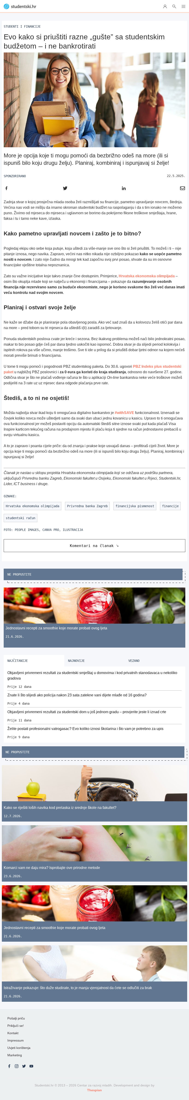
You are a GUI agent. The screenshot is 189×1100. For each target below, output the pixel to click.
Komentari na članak (92, 546)
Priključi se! (15, 1026)
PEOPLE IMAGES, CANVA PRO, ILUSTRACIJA (49, 530)
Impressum (15, 1040)
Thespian (94, 1090)
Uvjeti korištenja (18, 1048)
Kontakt (12, 1033)
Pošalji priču (16, 1018)
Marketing (14, 1055)
